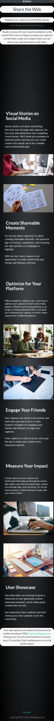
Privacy (27, 712)
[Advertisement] (27, 73)
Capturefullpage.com (39, 633)
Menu (28, 1)
